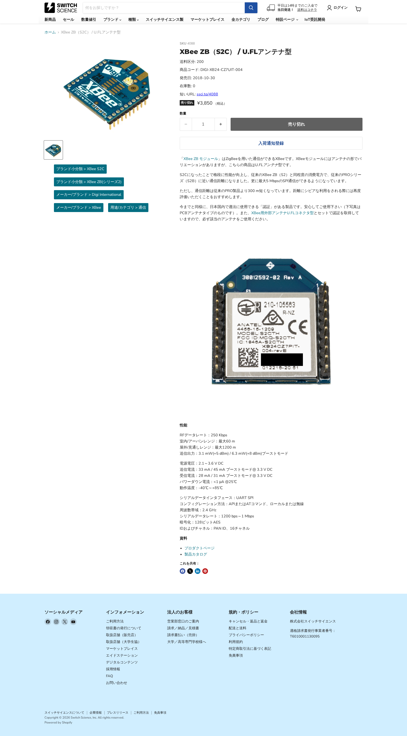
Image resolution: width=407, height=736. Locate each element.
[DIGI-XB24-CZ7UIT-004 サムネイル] (53, 150)
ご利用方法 (115, 621)
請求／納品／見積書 (183, 628)
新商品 (50, 19)
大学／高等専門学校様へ (186, 641)
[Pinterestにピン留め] (205, 571)
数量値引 (88, 19)
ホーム (50, 32)
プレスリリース (117, 713)
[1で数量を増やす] (221, 124)
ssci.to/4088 (207, 94)
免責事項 (236, 655)
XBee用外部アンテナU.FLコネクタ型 (282, 213)
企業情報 (96, 713)
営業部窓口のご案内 (183, 621)
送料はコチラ (307, 10)
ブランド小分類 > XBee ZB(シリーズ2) (89, 181)
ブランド (111, 19)
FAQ (109, 676)
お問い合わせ (116, 682)
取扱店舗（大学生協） (123, 641)
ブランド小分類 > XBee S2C (80, 169)
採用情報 (113, 669)
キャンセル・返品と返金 (248, 621)
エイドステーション (122, 655)
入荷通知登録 (271, 143)
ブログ (263, 19)
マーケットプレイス (207, 19)
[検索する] (251, 7)
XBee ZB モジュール (200, 158)
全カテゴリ (241, 19)
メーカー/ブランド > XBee (78, 207)
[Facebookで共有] (182, 571)
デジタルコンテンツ (122, 662)
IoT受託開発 (315, 19)
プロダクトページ (199, 548)
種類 (132, 19)
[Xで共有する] (190, 571)
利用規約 (236, 641)
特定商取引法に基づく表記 (250, 648)
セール (68, 19)
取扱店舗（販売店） (122, 635)
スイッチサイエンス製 (164, 19)
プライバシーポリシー (246, 635)
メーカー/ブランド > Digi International (88, 194)
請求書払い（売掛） (183, 635)
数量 (183, 113)
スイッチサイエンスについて (64, 713)
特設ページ (286, 19)
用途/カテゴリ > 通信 (128, 207)
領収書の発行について (123, 628)
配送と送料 (237, 628)
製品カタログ (195, 554)
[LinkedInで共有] (197, 571)
